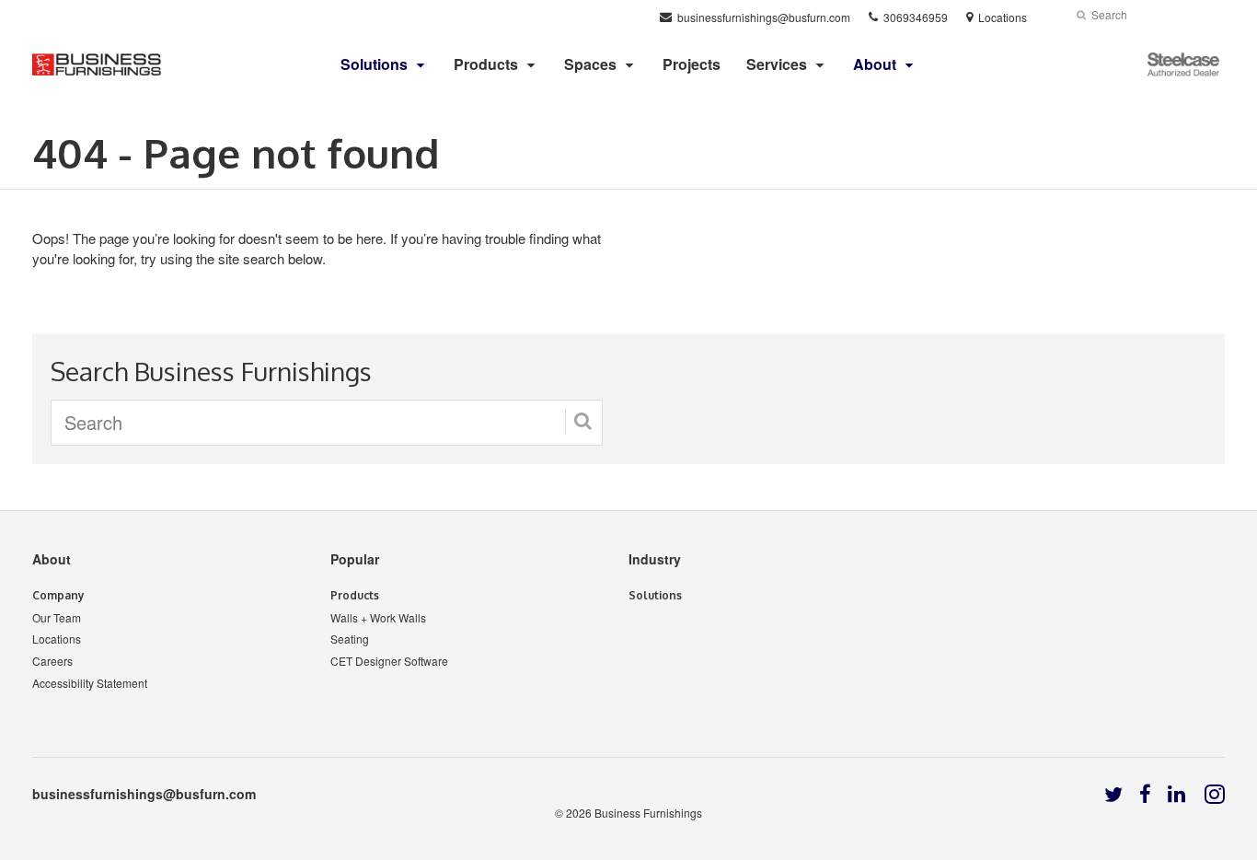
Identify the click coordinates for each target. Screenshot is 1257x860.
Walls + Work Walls (378, 617)
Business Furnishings (648, 812)
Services (776, 64)
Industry (654, 559)
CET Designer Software (389, 660)
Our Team (56, 617)
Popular (354, 559)
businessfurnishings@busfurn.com (144, 793)
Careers (52, 660)
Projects (692, 64)
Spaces (590, 64)
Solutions (655, 595)
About (51, 559)
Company (58, 595)
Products (486, 64)
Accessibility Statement (89, 683)
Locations (56, 638)
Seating (349, 638)
